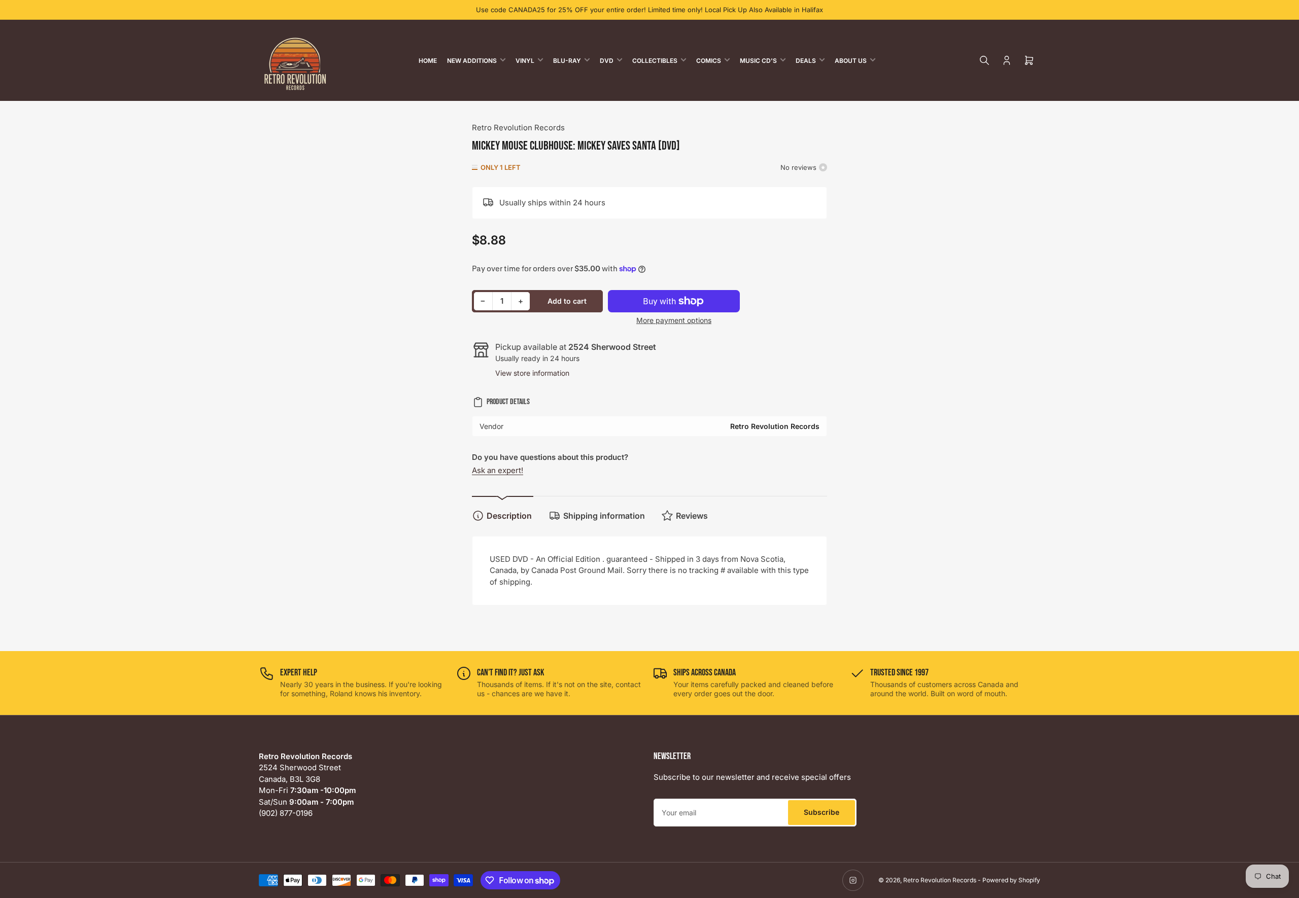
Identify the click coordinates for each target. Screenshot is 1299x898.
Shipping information (604, 516)
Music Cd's (758, 60)
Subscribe (821, 812)
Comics (708, 60)
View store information (532, 373)
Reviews (692, 516)
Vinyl (525, 60)
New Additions (472, 60)
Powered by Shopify (1011, 880)
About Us (851, 60)
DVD (606, 60)
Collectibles (654, 60)
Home (428, 60)
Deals (806, 60)
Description (509, 516)
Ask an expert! (497, 470)
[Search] (984, 60)
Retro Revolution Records (518, 127)
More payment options (673, 320)
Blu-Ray (567, 60)
